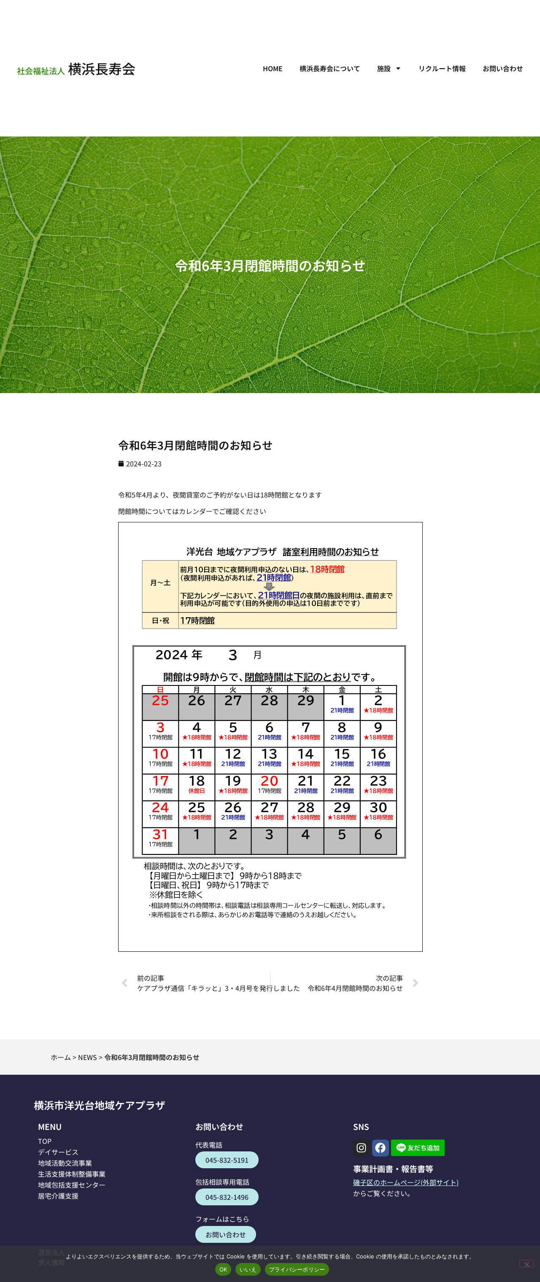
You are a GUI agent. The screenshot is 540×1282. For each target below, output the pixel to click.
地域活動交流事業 (65, 1163)
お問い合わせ (503, 68)
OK (223, 1269)
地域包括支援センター (71, 1185)
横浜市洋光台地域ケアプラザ (99, 1104)
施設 (384, 68)
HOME (273, 68)
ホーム (61, 1057)
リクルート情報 (442, 68)
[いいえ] (526, 1263)
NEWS (87, 1057)
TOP (44, 1141)
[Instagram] (361, 1148)
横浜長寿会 (76, 68)
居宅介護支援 (58, 1196)
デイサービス (58, 1152)
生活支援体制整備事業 (71, 1174)
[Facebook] (380, 1148)
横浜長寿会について (330, 68)
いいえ (248, 1269)
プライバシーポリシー (297, 1269)
